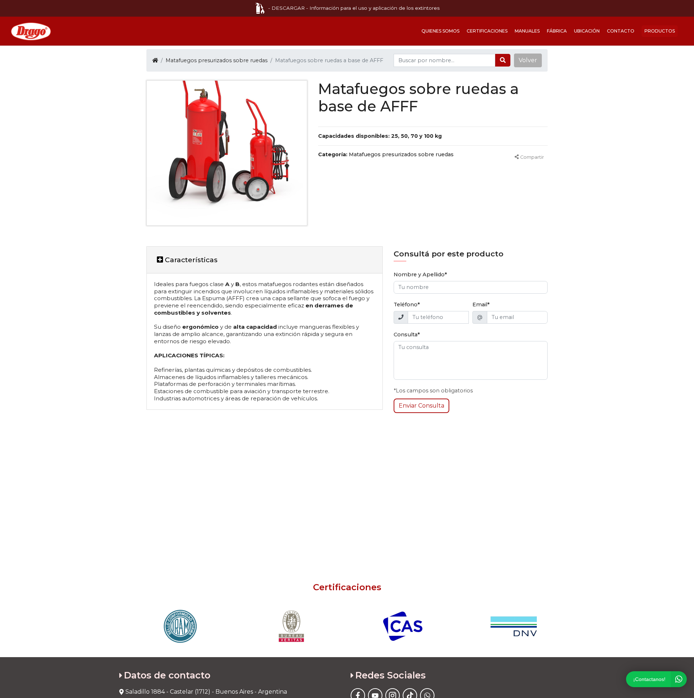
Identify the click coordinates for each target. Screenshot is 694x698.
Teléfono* (407, 304)
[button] (528, 60)
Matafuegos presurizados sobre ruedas (216, 60)
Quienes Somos (440, 31)
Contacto (620, 31)
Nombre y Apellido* (420, 274)
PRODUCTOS (659, 31)
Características (190, 259)
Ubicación (587, 31)
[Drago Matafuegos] (30, 31)
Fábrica (557, 31)
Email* (481, 304)
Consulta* (407, 334)
